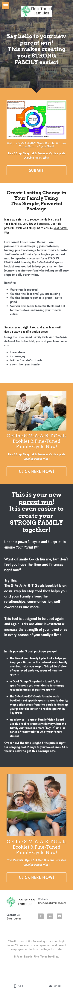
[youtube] (59, 916)
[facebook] (41, 916)
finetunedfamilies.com (52, 903)
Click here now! (36, 471)
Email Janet (14, 918)
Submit (36, 170)
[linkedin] (50, 916)
